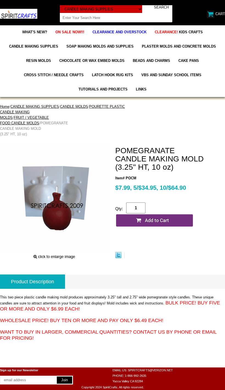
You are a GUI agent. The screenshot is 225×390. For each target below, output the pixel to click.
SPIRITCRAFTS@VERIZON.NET (150, 370)
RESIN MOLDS (38, 61)
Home (4, 107)
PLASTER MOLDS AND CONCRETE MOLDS (179, 46)
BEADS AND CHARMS (151, 61)
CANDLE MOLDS (74, 107)
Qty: (119, 208)
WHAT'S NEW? (34, 32)
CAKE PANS (188, 61)
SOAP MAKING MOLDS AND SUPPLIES (100, 46)
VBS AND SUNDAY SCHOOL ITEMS (171, 75)
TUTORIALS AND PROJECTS (103, 89)
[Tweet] (118, 257)
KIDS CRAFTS (179, 32)
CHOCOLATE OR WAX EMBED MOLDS (92, 61)
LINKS (141, 89)
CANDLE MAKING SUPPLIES (33, 46)
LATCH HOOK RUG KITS (112, 75)
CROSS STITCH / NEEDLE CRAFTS (54, 75)
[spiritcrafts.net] (18, 13)
